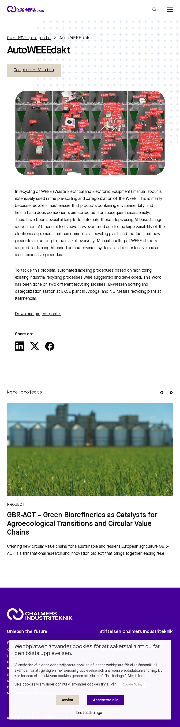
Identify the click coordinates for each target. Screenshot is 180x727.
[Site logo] (26, 9)
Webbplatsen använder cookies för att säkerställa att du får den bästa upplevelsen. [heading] (87, 650)
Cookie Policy (132, 684)
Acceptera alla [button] (105, 700)
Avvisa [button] (67, 700)
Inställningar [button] (90, 713)
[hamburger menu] (170, 9)
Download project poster (38, 314)
